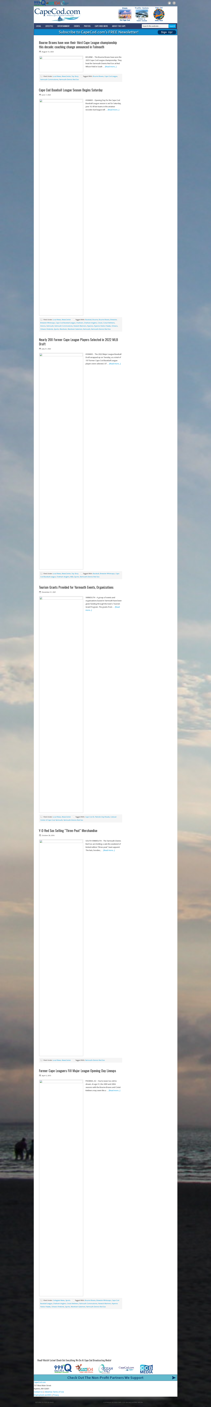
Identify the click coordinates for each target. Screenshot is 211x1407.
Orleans (115, 326)
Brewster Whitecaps (47, 323)
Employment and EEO (42, 1395)
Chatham (79, 323)
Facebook (174, 3)
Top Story (75, 76)
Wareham (63, 329)
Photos (87, 25)
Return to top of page (44, 1402)
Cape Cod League (110, 76)
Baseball (88, 320)
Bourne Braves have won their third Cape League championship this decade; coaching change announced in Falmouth (78, 44)
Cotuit (100, 323)
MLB (71, 577)
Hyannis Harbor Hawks (102, 326)
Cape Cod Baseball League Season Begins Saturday (70, 89)
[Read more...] (111, 67)
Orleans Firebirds (46, 329)
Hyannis (90, 326)
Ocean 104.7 (64, 3)
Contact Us (38, 1392)
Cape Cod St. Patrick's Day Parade (97, 817)
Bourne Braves (98, 76)
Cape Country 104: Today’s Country (53, 3)
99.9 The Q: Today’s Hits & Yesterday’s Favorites (40, 3)
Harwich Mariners (79, 326)
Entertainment (63, 25)
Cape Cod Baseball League (65, 323)
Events (77, 25)
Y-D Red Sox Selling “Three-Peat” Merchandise (68, 830)
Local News (57, 76)
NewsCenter (66, 76)
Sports (56, 329)
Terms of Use (58, 1392)
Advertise (48, 1392)
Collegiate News (59, 1300)
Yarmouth (86, 329)
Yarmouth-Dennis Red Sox (69, 79)
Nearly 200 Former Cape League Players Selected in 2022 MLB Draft (78, 341)
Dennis (43, 326)
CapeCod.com (70, 14)
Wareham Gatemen (75, 329)
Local (38, 25)
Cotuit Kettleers (109, 323)
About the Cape (118, 25)
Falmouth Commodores (49, 79)
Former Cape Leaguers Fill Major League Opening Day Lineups (77, 1070)
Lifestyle (49, 25)
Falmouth (50, 326)
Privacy (56, 1395)
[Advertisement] (80, 1335)
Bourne (95, 320)
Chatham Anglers (90, 323)
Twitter (169, 3)
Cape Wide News (101, 25)
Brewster (113, 320)
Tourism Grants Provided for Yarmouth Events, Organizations (76, 587)
